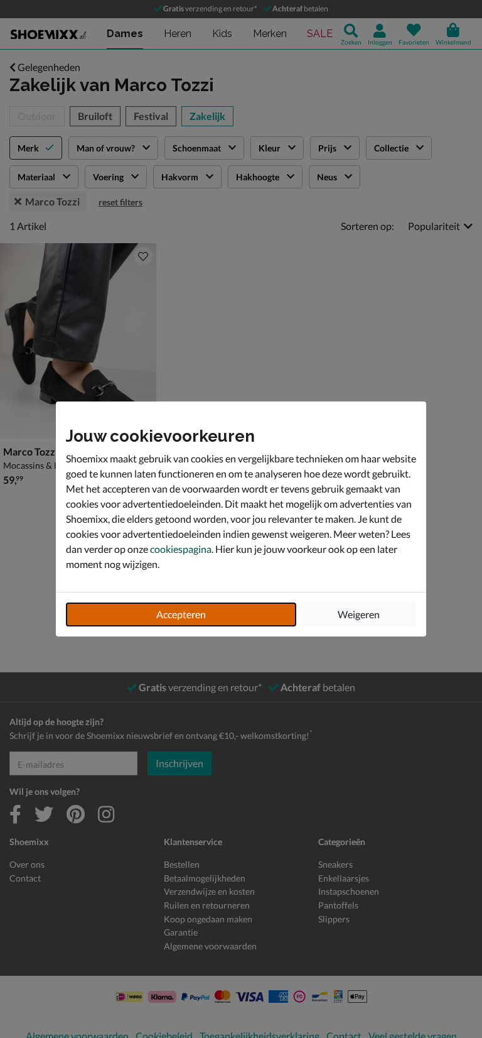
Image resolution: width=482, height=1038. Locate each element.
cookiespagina (181, 549)
